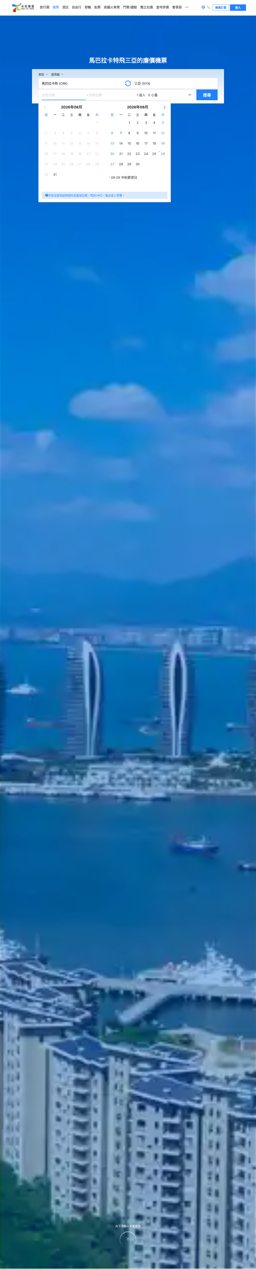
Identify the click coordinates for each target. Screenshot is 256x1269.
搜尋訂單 (220, 7)
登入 (238, 7)
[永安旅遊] (23, 8)
